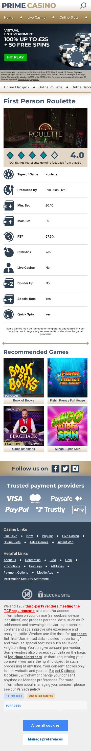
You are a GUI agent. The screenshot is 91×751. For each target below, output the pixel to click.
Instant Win (65, 542)
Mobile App (45, 572)
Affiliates (57, 566)
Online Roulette (50, 87)
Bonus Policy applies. (28, 79)
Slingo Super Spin (67, 449)
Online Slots (69, 17)
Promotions (12, 566)
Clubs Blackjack (23, 449)
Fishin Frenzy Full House (67, 400)
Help (68, 560)
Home (8, 17)
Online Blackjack (16, 87)
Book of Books (23, 400)
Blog (53, 560)
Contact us (32, 560)
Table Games (39, 542)
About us (10, 560)
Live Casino (37, 17)
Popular (47, 536)
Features (35, 566)
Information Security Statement (26, 579)
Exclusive (10, 536)
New (29, 536)
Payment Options (16, 572)
